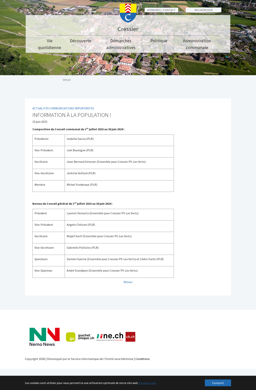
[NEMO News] (44, 337)
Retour (128, 282)
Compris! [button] (218, 383)
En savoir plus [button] (147, 383)
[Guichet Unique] (80, 337)
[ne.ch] (110, 337)
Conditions (142, 359)
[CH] (130, 337)
